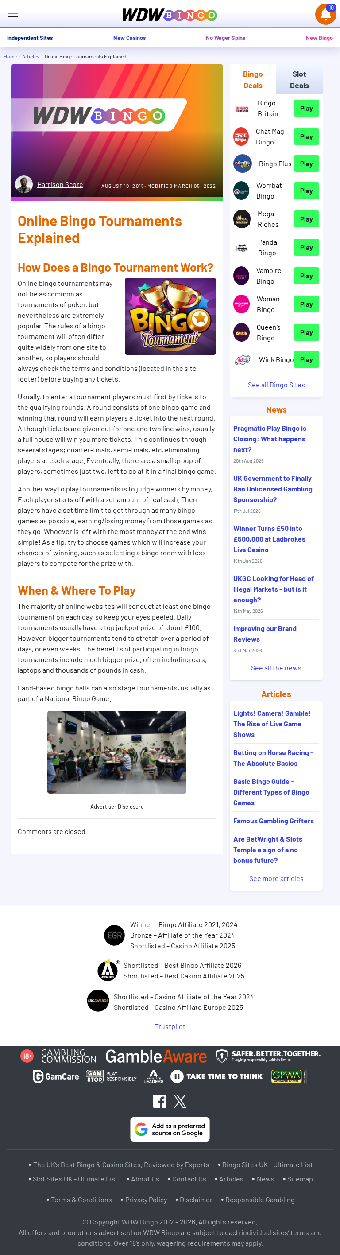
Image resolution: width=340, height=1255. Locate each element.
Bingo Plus (275, 163)
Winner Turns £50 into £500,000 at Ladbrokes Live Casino (269, 544)
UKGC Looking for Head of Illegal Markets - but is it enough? (273, 594)
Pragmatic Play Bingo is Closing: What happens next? (269, 444)
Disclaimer (196, 1199)
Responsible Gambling (260, 1199)
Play (306, 108)
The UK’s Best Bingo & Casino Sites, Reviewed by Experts (121, 1164)
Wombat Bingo (269, 190)
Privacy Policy (146, 1199)
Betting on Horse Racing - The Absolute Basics (273, 757)
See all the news (276, 667)
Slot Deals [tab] (299, 79)
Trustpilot (170, 1026)
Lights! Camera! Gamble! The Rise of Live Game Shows (272, 723)
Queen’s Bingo (269, 332)
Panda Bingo (267, 247)
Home (10, 56)
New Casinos (129, 37)
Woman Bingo (268, 303)
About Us (145, 1178)
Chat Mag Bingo (270, 136)
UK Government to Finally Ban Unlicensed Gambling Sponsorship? (273, 494)
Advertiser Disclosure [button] (117, 806)
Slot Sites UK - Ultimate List (75, 1178)
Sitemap (300, 1178)
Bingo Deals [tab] (253, 79)
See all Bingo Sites (276, 384)
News (265, 1178)
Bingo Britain (268, 107)
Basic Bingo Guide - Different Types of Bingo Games (271, 792)
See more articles (276, 878)
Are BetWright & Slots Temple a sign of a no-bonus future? (267, 849)
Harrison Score (60, 184)
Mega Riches (268, 218)
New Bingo (319, 37)
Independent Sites (30, 37)
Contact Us (189, 1178)
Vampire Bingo (269, 275)
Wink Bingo (276, 359)
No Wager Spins (225, 37)
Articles (30, 56)
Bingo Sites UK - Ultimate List (267, 1164)
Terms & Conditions (81, 1199)
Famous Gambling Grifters (273, 820)
